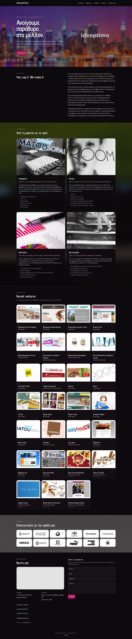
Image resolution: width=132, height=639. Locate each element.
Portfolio (96, 3)
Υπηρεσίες (88, 3)
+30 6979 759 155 (22, 613)
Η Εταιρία (80, 3)
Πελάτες (103, 3)
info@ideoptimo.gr (22, 618)
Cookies (66, 635)
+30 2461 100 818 (22, 605)
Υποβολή (71, 596)
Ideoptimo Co (27, 622)
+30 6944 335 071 (22, 609)
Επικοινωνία (112, 3)
